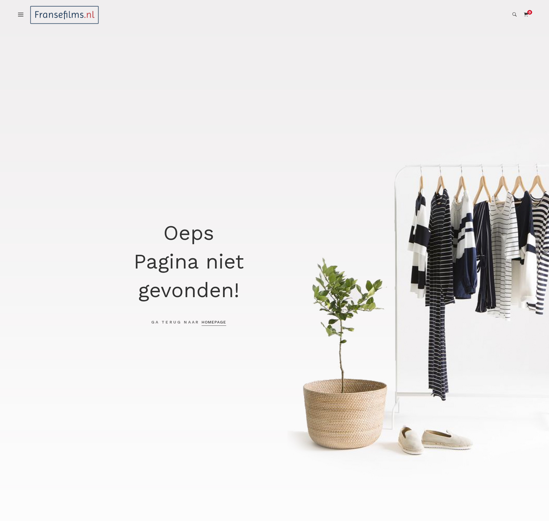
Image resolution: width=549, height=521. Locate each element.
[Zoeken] (514, 14)
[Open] (23, 14)
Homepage (214, 322)
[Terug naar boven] (533, 505)
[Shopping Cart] (526, 14)
